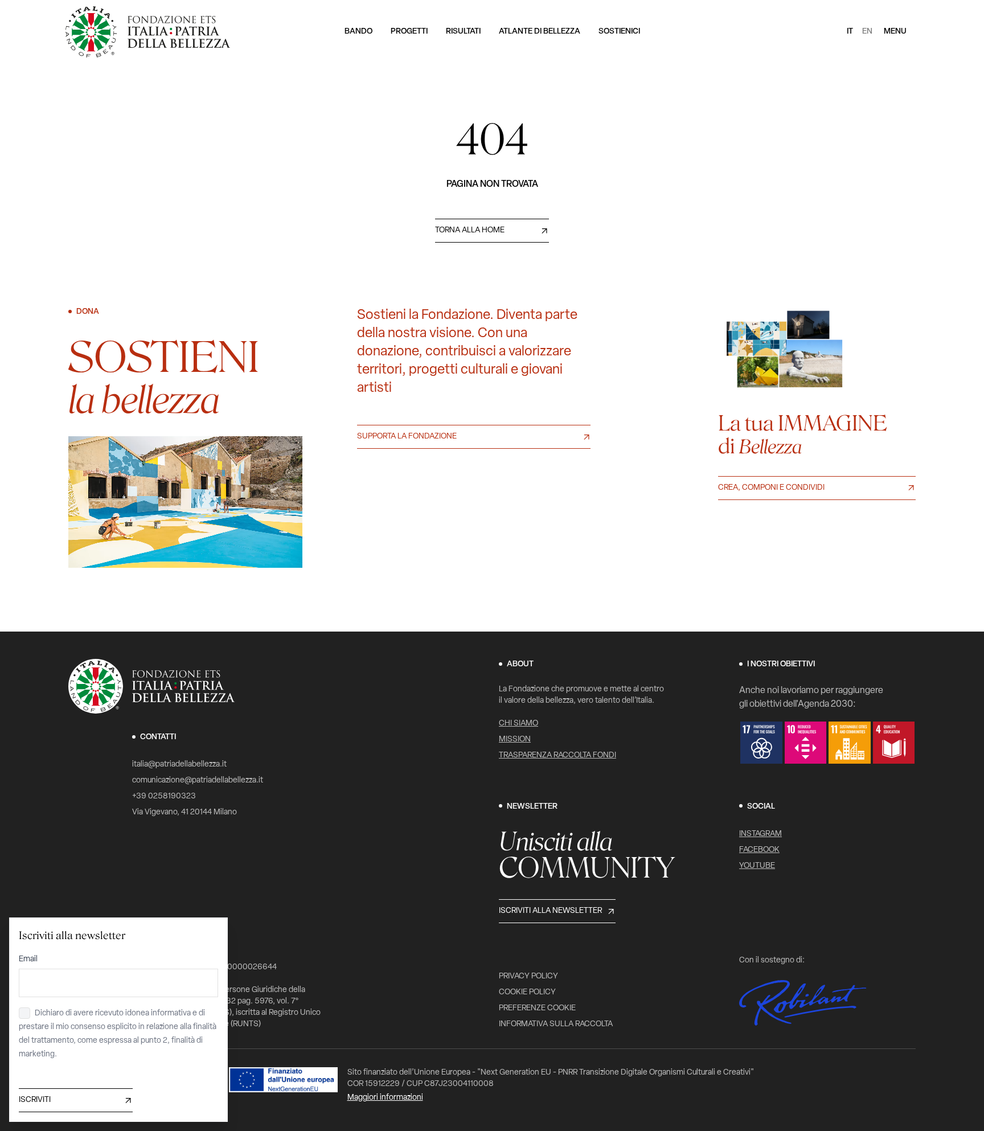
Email (28, 959)
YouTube (757, 866)
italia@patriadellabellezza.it (179, 764)
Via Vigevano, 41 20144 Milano (184, 812)
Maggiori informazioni (385, 1097)
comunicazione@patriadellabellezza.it (197, 780)
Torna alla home (470, 230)
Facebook (759, 850)
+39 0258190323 (164, 796)
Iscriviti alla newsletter (550, 911)
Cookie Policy (527, 992)
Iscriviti (35, 1100)
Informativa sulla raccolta (556, 1024)
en (867, 31)
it (850, 31)
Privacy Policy (528, 976)
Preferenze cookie (537, 1008)
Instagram (760, 834)
